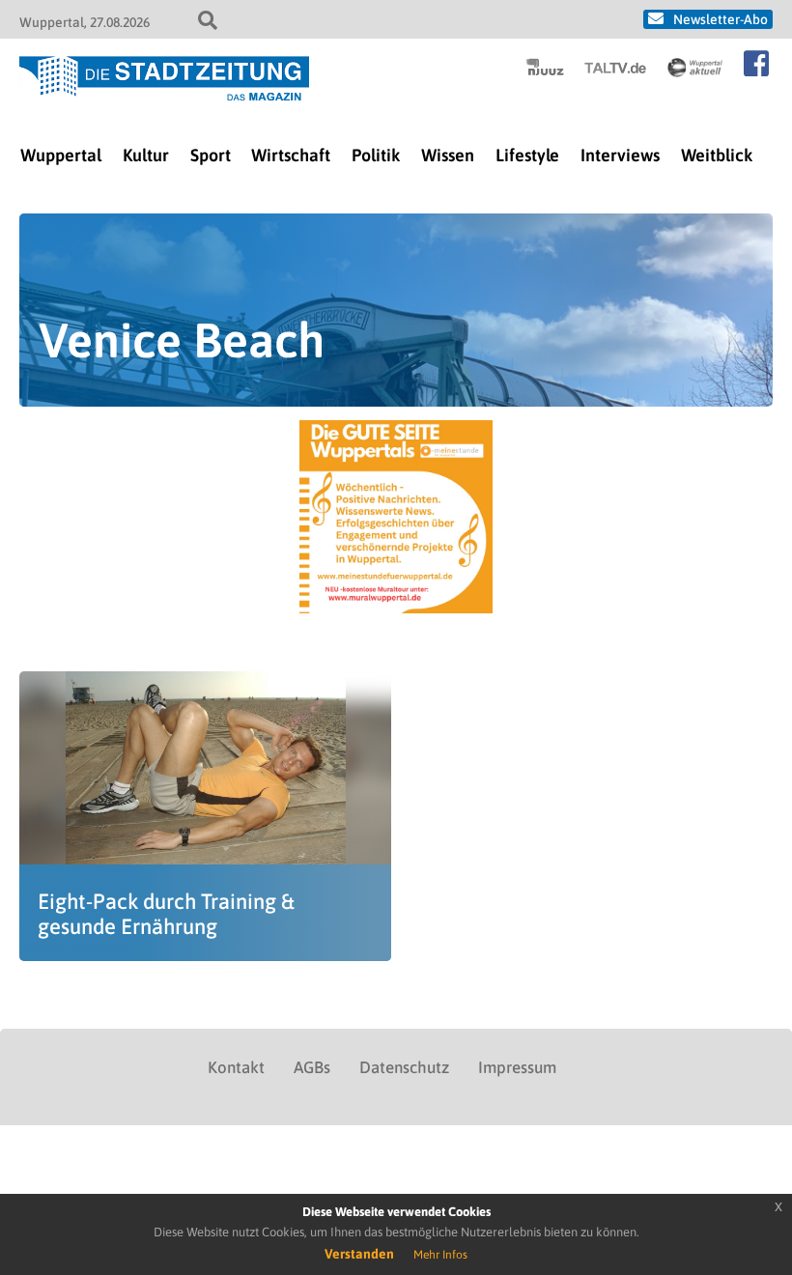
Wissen (447, 155)
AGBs (312, 1067)
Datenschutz (404, 1067)
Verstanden (359, 1253)
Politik (376, 155)
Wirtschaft (290, 155)
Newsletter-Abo (720, 19)
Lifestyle (527, 155)
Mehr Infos (440, 1254)
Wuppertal (60, 155)
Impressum (517, 1067)
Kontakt (236, 1067)
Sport (210, 155)
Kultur (146, 155)
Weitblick (716, 155)
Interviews (620, 155)
